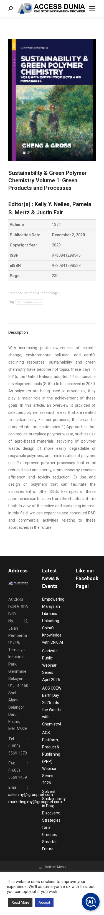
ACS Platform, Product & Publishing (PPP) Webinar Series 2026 (51, 757)
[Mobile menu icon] (92, 8)
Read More (20, 902)
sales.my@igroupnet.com (30, 794)
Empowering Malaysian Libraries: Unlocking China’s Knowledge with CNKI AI (53, 621)
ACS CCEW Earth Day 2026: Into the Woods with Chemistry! (51, 706)
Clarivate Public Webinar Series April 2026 (51, 665)
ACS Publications (29, 302)
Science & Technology (41, 293)
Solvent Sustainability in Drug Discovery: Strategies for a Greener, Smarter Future (54, 820)
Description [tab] (18, 332)
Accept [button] (44, 902)
